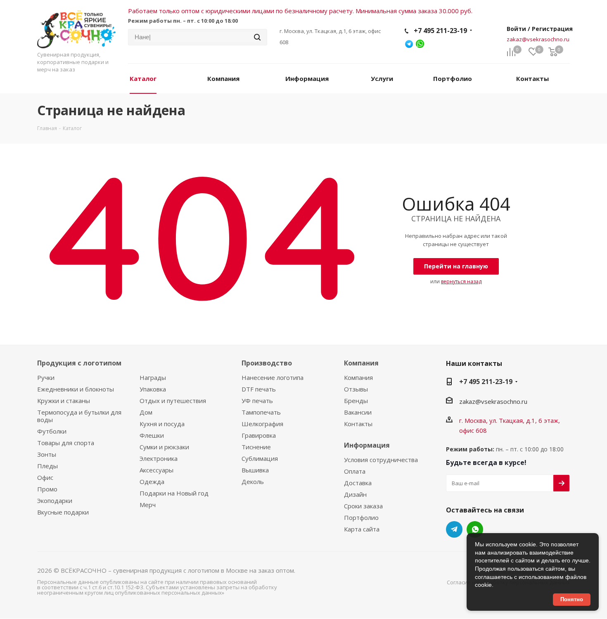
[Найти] (257, 37)
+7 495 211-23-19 (440, 30)
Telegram (454, 529)
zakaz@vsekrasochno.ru (538, 39)
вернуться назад (461, 281)
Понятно (571, 599)
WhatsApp (475, 529)
